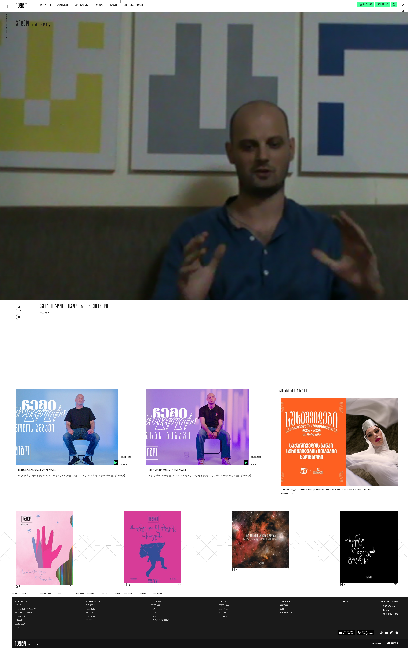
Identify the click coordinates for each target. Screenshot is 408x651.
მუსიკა (154, 616)
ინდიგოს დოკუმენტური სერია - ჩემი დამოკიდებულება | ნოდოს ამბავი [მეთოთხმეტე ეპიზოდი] (71, 475)
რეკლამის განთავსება (85, 593)
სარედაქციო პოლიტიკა (42, 593)
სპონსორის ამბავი (293, 391)
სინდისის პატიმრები (133, 4)
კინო (153, 609)
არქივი (347, 601)
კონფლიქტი (90, 616)
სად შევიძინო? (286, 613)
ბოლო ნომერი (285, 605)
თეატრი (154, 613)
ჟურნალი (285, 601)
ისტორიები (45, 4)
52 (128, 585)
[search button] (403, 11)
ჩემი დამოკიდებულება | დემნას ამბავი (167, 470)
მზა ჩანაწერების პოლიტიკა (150, 593)
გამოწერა (383, 4)
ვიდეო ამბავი (225, 605)
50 (345, 584)
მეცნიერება (91, 609)
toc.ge (386, 610)
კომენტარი (223, 616)
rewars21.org (390, 613)
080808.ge (389, 606)
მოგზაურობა (20, 620)
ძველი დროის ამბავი (23, 613)
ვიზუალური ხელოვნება (160, 620)
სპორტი (18, 627)
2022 (396, 584)
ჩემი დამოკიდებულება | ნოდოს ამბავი (37, 470)
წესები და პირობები (123, 593)
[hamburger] (8, 4)
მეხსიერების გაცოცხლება (25, 609)
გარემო (89, 620)
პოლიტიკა (90, 613)
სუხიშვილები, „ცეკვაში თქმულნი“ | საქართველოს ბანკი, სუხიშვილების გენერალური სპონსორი (326, 489)
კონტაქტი (105, 593)
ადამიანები (62, 4)
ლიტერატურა (156, 605)
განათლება (90, 605)
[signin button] (394, 4)
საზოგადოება (81, 4)
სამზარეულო (20, 624)
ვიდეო (22, 24)
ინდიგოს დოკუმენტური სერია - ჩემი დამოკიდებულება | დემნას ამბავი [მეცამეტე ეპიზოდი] (200, 475)
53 (20, 586)
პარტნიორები (63, 593)
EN (402, 5)
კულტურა (99, 4)
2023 (71, 586)
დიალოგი (222, 613)
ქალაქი (113, 4)
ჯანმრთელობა (20, 616)
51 (237, 569)
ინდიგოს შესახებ (19, 593)
